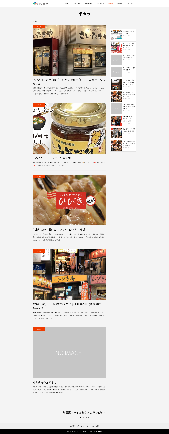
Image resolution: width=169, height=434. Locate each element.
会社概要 (120, 3)
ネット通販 (77, 3)
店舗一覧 (67, 3)
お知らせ (110, 3)
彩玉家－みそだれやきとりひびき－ (84, 412)
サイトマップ (130, 3)
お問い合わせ (100, 3)
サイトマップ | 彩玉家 (93, 426)
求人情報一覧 (88, 3)
